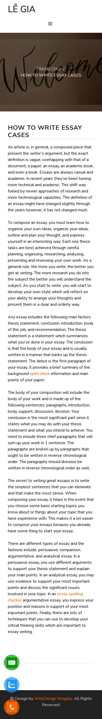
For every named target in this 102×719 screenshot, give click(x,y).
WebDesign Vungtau (53, 698)
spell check (40, 374)
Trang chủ (48, 69)
